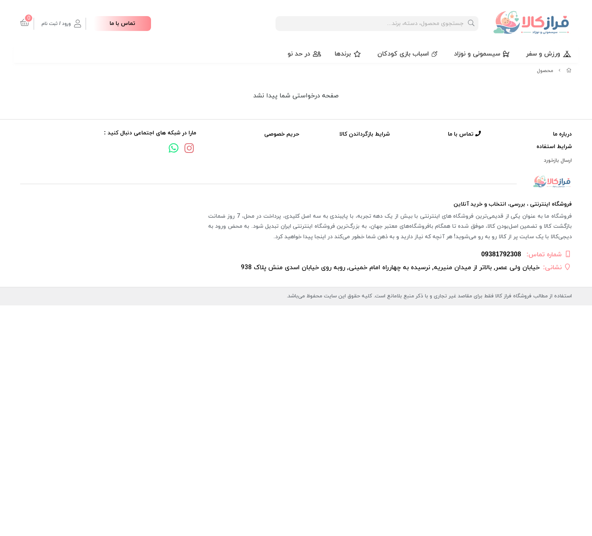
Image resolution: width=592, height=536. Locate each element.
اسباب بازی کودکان (403, 53)
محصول (545, 71)
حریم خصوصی (281, 134)
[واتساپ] (173, 149)
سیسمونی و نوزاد (477, 53)
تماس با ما (122, 23)
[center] (471, 23)
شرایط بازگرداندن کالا (364, 134)
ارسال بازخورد (558, 160)
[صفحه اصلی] (569, 71)
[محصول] (296, 182)
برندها (343, 53)
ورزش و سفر (543, 53)
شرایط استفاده (554, 146)
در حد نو (299, 53)
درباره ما (562, 134)
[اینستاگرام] (189, 149)
